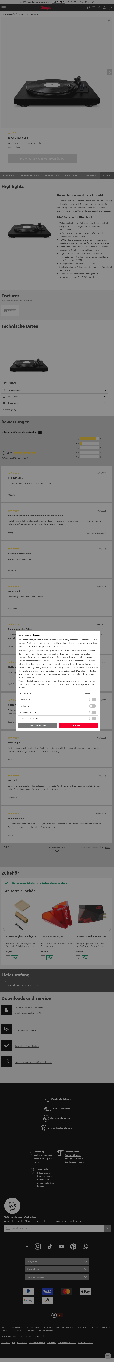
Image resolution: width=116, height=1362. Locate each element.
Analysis (23, 699)
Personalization (26, 712)
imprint (21, 687)
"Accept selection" (26, 677)
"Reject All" (44, 657)
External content (27, 718)
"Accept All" (46, 667)
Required (24, 693)
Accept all (78, 725)
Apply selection (38, 725)
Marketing (24, 706)
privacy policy (81, 684)
